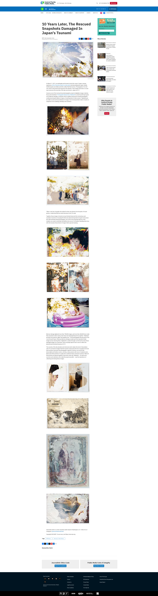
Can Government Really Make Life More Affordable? (111, 80)
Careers (68, 579)
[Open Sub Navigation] (44, 12)
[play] (42, 9)
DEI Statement (86, 579)
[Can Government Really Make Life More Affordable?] (102, 78)
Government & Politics (111, 65)
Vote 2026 (48, 12)
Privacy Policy (86, 582)
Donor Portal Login (103, 576)
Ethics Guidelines (70, 587)
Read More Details (99, 566)
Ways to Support (80, 12)
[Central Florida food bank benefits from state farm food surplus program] (102, 88)
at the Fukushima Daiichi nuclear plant (61, 85)
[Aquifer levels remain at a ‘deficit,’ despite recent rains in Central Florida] (102, 45)
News (42, 12)
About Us (95, 12)
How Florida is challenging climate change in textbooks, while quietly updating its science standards (111, 58)
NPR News (48, 538)
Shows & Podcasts (57, 12)
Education (108, 53)
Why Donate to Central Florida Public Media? (106, 102)
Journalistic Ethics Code (60, 563)
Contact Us (69, 582)
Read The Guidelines (60, 566)
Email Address (102, 28)
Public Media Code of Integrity (99, 563)
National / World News (59, 538)
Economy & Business (110, 76)
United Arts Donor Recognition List (106, 579)
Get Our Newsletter (104, 3)
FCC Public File (86, 587)
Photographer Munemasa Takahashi (66, 94)
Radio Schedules (70, 576)
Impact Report (102, 582)
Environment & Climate (111, 42)
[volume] (46, 9)
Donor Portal (109, 12)
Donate (114, 3)
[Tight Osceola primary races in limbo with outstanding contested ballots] (102, 68)
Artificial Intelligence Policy (88, 576)
